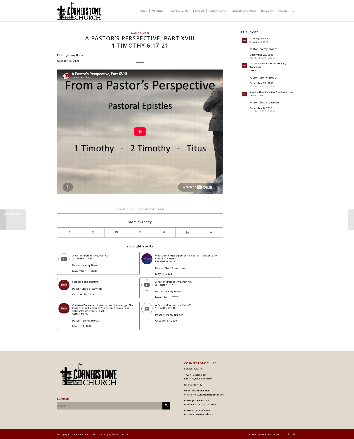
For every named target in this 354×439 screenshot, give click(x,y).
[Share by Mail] (211, 232)
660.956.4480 (195, 384)
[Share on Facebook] (69, 232)
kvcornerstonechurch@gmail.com (205, 394)
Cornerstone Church (152, 209)
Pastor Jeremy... (13, 213)
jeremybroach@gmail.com (201, 404)
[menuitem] (143, 11)
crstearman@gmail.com (200, 414)
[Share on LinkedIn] (187, 232)
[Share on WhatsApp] (140, 232)
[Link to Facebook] (288, 434)
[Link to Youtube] (294, 434)
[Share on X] (93, 232)
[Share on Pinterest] (164, 232)
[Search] (293, 11)
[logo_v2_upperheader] (81, 11)
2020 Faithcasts (140, 32)
